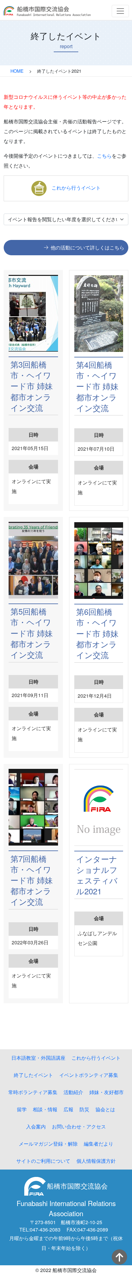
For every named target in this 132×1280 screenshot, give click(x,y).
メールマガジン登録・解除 (48, 1143)
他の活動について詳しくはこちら (87, 247)
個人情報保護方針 (96, 1160)
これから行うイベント (76, 187)
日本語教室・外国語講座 (38, 1057)
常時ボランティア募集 (32, 1092)
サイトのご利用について (43, 1160)
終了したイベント (33, 1074)
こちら (104, 155)
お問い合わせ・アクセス (79, 1126)
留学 (22, 1109)
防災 (84, 1109)
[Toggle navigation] (120, 11)
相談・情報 (45, 1109)
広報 (68, 1109)
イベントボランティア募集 (88, 1074)
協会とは (105, 1109)
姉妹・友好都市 (106, 1092)
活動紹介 (73, 1092)
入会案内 (36, 1126)
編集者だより (98, 1143)
